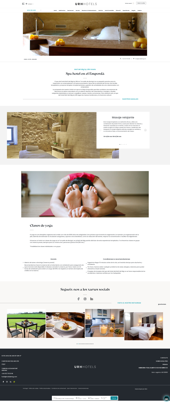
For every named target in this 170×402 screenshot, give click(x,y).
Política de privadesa (44, 388)
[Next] (150, 10)
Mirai (146, 389)
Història (100, 10)
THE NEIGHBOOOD (153, 368)
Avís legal (25, 388)
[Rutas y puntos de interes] (14, 381)
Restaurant (70, 10)
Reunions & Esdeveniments (89, 10)
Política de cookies (33, 388)
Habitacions (62, 10)
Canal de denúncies (83, 388)
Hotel (55, 10)
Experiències (126, 10)
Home (25, 59)
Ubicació (118, 10)
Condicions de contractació (58, 388)
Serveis (78, 10)
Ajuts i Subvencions (72, 388)
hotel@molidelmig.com (140, 58)
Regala (133, 10)
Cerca (114, 398)
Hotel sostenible (109, 10)
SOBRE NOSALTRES (162, 361)
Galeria (140, 10)
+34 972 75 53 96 (126, 58)
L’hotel (29, 59)
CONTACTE (164, 358)
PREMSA (165, 364)
